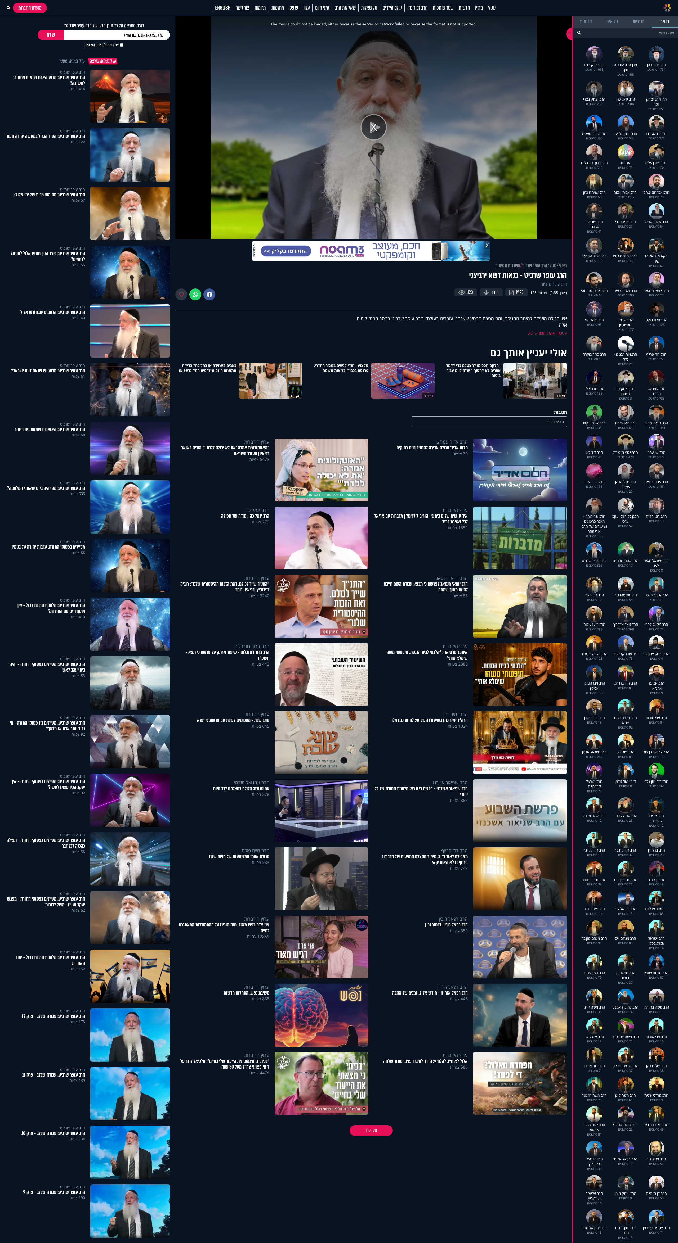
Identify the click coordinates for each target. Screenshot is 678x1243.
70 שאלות (369, 8)
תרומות (260, 8)
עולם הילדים (392, 8)
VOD (491, 8)
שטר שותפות (443, 8)
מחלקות (277, 8)
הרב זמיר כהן (417, 8)
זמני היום (322, 8)
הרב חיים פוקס (255, 850)
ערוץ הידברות (256, 442)
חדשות (464, 8)
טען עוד (371, 1130)
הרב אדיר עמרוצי (452, 442)
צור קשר (242, 8)
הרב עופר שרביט (534, 265)
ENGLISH (222, 8)
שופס (293, 8)
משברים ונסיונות (507, 265)
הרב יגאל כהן (256, 510)
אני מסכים (101, 45)
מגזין (479, 8)
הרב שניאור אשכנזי (450, 782)
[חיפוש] (579, 32)
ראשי (563, 265)
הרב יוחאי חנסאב (451, 578)
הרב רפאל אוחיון (452, 987)
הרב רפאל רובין (453, 919)
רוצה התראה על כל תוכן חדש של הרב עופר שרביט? (104, 25)
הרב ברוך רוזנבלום (251, 646)
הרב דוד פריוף (454, 850)
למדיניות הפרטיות (95, 45)
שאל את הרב (345, 8)
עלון (307, 8)
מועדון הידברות (30, 7)
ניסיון (560, 333)
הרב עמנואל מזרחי (251, 782)
